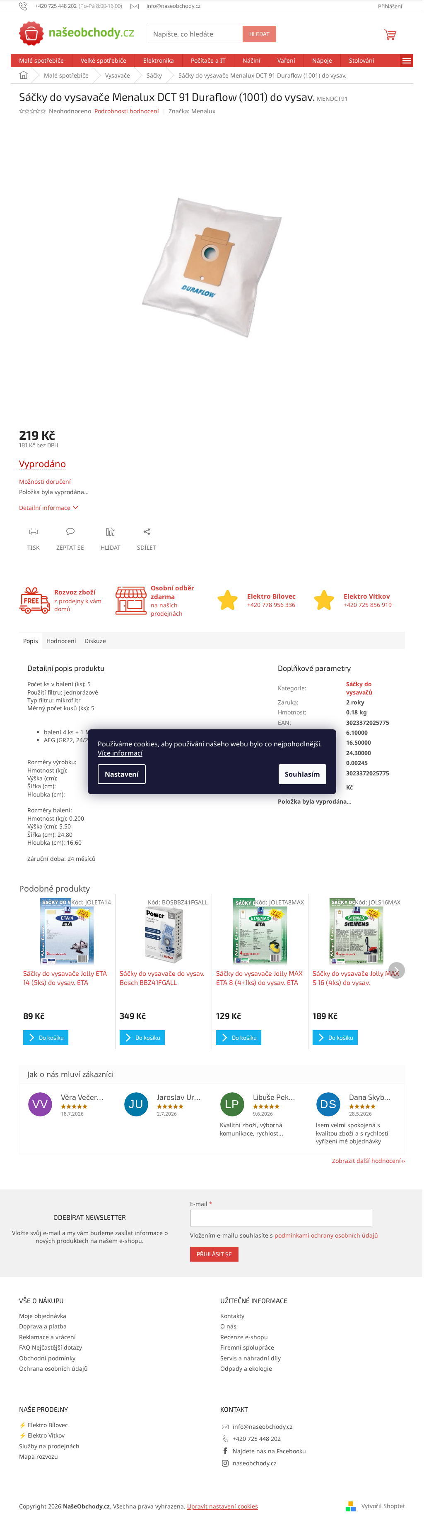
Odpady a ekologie (246, 1368)
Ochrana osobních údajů (53, 1368)
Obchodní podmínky (47, 1358)
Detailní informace (44, 508)
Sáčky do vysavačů (359, 688)
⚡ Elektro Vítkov (42, 1435)
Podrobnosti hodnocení (126, 111)
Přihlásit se (214, 1253)
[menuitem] (41, 60)
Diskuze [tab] (95, 641)
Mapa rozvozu (38, 1456)
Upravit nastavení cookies (222, 1506)
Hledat (259, 33)
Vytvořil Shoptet (383, 1506)
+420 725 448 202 (257, 1439)
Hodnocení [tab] (61, 641)
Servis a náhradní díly (250, 1358)
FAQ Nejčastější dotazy (50, 1347)
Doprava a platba (43, 1326)
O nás (228, 1326)
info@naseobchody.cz (263, 1426)
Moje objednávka (42, 1316)
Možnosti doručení (45, 481)
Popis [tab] (30, 641)
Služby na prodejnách (49, 1446)
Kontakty (232, 1316)
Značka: (192, 111)
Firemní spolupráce (247, 1347)
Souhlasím (302, 774)
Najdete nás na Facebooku (269, 1451)
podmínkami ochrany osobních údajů (326, 1235)
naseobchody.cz (255, 1463)
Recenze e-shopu (244, 1337)
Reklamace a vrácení (47, 1337)
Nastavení (122, 774)
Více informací (120, 753)
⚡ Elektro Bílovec (43, 1425)
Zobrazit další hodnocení (366, 1161)
